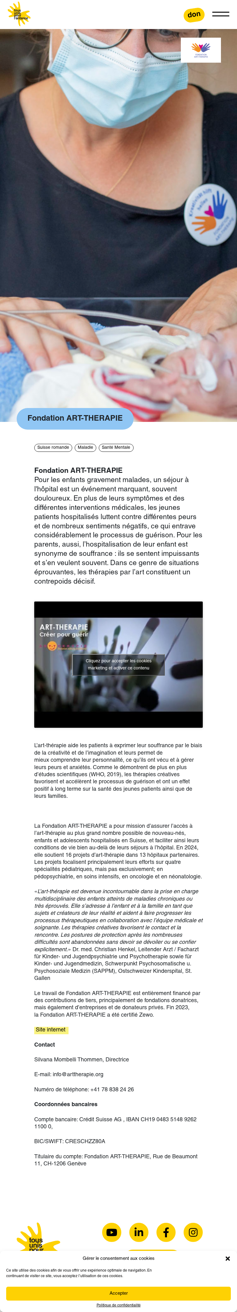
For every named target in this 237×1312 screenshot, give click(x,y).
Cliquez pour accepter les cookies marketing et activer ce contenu (119, 665)
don (194, 14)
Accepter (119, 1293)
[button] (228, 1259)
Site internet (51, 1030)
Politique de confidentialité (119, 1305)
